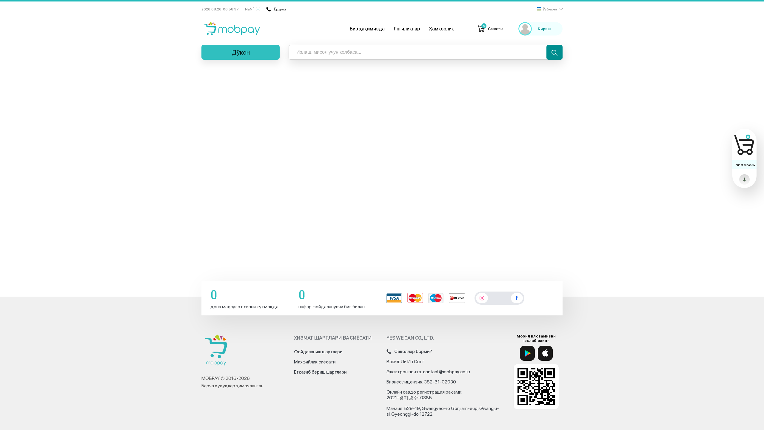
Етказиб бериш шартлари (320, 372)
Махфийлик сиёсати (314, 362)
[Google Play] (527, 353)
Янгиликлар (407, 29)
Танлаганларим (744, 165)
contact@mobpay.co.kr (447, 371)
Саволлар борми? (413, 351)
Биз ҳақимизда (367, 29)
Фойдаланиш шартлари (318, 352)
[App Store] (545, 353)
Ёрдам (280, 9)
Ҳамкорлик (441, 29)
